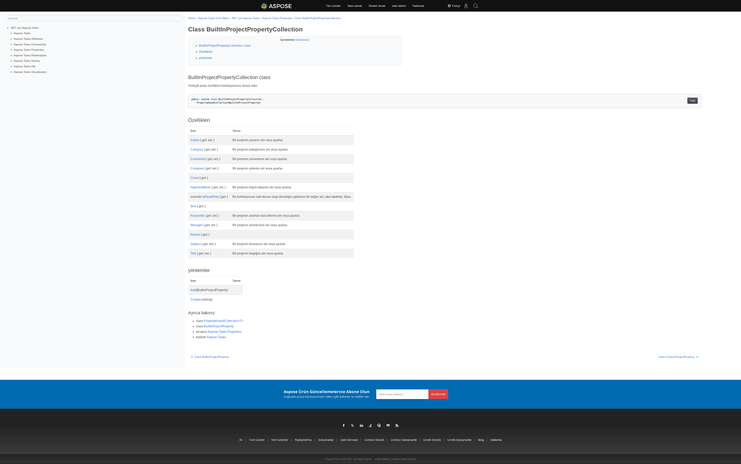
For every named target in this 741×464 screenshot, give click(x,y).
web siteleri (399, 5)
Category (196, 149)
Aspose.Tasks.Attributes (28, 38)
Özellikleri (206, 51)
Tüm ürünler (333, 5)
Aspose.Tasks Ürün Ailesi (213, 18)
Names (195, 234)
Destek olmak (377, 5)
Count (194, 177)
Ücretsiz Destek (374, 440)
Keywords (197, 215)
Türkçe (455, 5)
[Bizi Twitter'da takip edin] (352, 425)
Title (193, 253)
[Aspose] (276, 6)
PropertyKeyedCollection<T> (224, 321)
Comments (197, 159)
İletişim (413, 459)
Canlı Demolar (349, 440)
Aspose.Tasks (22, 33)
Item (193, 206)
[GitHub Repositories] (388, 425)
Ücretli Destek (432, 440)
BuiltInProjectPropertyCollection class (225, 45)
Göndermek (438, 394)
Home (191, 18)
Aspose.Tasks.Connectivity (30, 44)
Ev (240, 440)
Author (195, 140)
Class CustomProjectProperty (676, 356)
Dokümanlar (326, 440)
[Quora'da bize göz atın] (379, 425)
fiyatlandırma (303, 440)
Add (193, 290)
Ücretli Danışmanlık (459, 440)
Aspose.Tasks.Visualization (30, 71)
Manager (196, 225)
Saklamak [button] (302, 39)
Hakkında (418, 5)
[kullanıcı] (466, 6)
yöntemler (205, 58)
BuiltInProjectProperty (219, 326)
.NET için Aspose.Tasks (24, 27)
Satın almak (355, 5)
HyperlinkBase (200, 187)
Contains (196, 299)
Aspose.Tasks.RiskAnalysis (30, 55)
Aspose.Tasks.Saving (27, 60)
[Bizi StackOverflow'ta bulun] (370, 425)
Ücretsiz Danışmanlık (404, 440)
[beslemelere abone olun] (397, 425)
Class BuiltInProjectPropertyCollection (318, 18)
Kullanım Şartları (399, 459)
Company (197, 168)
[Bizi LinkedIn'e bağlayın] (361, 425)
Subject (195, 244)
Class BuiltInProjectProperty (212, 356)
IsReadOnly (210, 196)
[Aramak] (475, 6)
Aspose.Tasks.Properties (29, 49)
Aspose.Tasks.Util (24, 66)
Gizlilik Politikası (382, 459)
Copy (692, 100)
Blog (481, 440)
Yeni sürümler (279, 440)
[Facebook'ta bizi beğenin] (343, 425)
